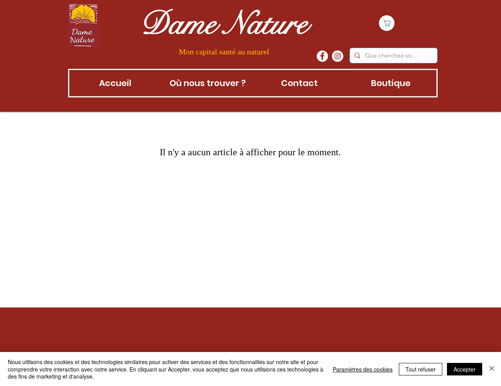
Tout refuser (420, 369)
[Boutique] (387, 23)
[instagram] (337, 56)
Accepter (465, 369)
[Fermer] (491, 369)
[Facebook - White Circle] (322, 56)
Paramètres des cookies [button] (363, 369)
